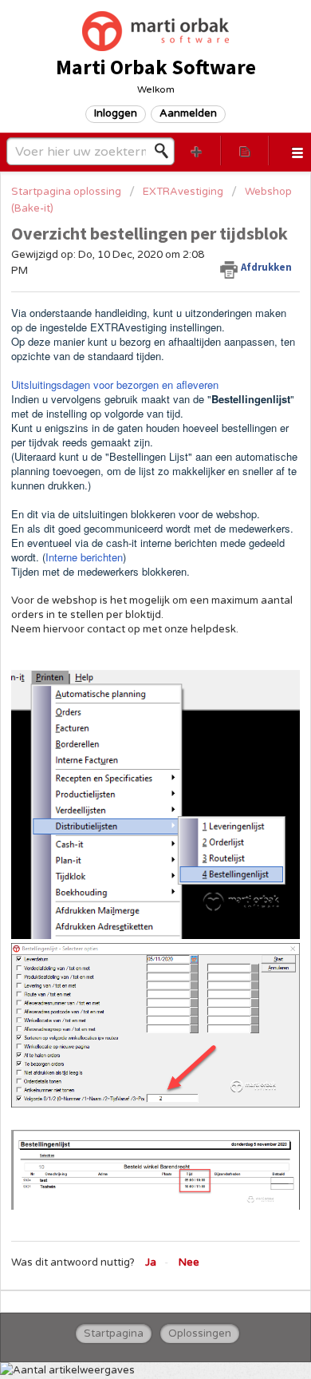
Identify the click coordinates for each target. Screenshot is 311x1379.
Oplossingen (199, 1333)
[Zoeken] (166, 151)
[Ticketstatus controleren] (245, 150)
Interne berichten (84, 557)
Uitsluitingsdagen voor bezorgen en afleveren (114, 384)
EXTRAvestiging (183, 191)
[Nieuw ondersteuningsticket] (196, 150)
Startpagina (114, 1333)
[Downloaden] (126, 689)
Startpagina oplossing (67, 191)
